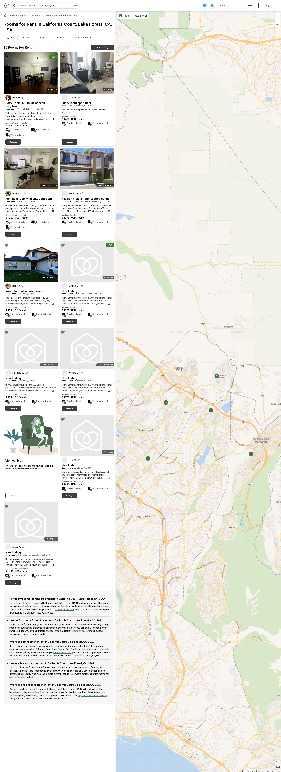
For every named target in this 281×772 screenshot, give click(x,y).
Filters (59, 37)
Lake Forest (51, 15)
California (35, 15)
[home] (6, 15)
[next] (76, 5)
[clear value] (70, 5)
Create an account (81, 631)
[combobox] (42, 5)
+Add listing (102, 47)
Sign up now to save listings (92, 695)
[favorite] (7, 57)
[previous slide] (9, 73)
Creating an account (64, 609)
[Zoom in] (277, 14)
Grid (12, 37)
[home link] (6, 5)
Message (13, 142)
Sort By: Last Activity (82, 37)
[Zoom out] (277, 19)
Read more (15, 495)
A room (26, 37)
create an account (62, 652)
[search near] (14, 5)
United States (19, 15)
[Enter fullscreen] (277, 762)
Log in (268, 5)
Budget (43, 37)
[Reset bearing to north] (277, 24)
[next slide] (52, 73)
